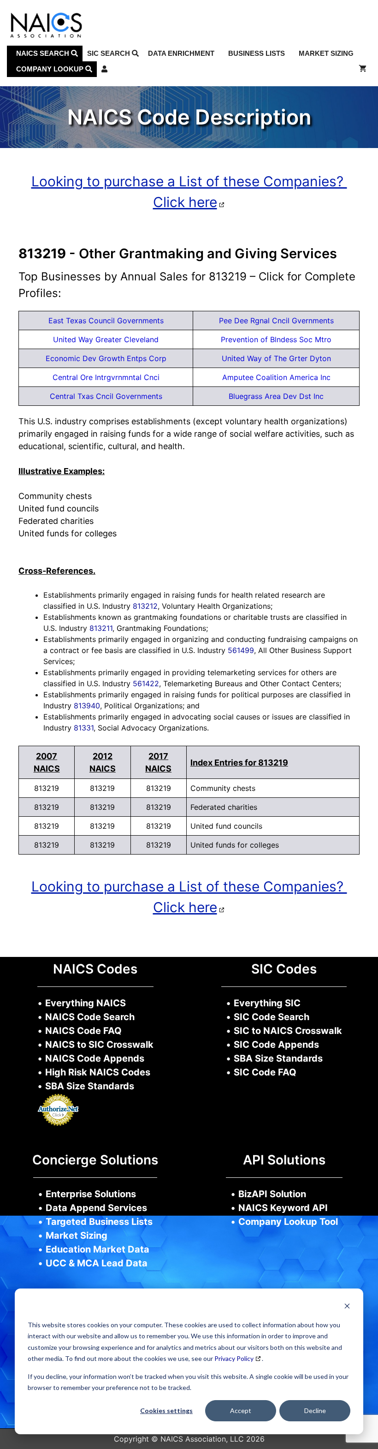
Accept (240, 1410)
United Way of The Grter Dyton (276, 358)
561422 (146, 683)
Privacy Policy (234, 1358)
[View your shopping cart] (362, 69)
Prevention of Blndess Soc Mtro (276, 339)
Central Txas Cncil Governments (106, 396)
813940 (87, 705)
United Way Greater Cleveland (106, 339)
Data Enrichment (181, 53)
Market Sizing (326, 53)
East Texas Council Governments (106, 320)
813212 (145, 606)
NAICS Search (43, 53)
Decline (315, 1410)
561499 (241, 650)
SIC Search (109, 53)
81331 (84, 727)
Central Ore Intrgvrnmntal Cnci (106, 377)
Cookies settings (166, 1410)
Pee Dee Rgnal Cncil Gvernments (276, 320)
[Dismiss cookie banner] (347, 1307)
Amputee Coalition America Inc (276, 377)
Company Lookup (50, 69)
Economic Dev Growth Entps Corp (106, 358)
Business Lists (256, 53)
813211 (100, 628)
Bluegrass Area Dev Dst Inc (276, 396)
